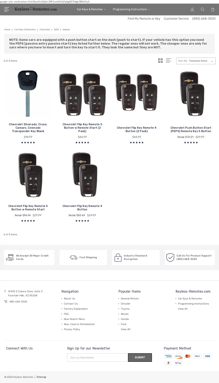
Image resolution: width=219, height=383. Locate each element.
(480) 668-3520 (204, 18)
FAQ (66, 313)
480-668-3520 (18, 301)
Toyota (125, 308)
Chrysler (125, 303)
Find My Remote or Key (144, 18)
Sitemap (41, 377)
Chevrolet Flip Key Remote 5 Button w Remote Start (28, 207)
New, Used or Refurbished (79, 324)
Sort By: (183, 60)
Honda (125, 319)
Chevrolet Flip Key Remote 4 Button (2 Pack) (137, 129)
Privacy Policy (72, 329)
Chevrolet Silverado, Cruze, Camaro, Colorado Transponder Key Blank (28, 128)
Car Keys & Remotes (89, 9)
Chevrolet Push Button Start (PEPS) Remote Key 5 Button (191, 129)
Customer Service (176, 18)
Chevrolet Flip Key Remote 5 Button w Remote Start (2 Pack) (82, 128)
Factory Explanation (76, 308)
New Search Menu (74, 319)
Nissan (125, 313)
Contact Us (71, 303)
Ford (123, 324)
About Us (69, 298)
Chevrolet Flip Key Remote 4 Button (82, 207)
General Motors (130, 298)
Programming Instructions (130, 9)
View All (125, 329)
